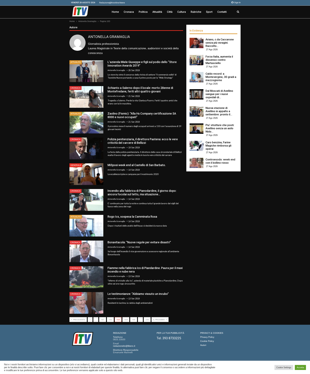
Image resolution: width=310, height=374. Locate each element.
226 (147, 320)
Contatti (222, 11)
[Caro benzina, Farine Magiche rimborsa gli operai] (196, 146)
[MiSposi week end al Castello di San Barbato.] (86, 174)
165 (133, 320)
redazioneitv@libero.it (124, 346)
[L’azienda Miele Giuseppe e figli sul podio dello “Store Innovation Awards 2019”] (86, 71)
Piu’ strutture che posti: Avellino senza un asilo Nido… (220, 128)
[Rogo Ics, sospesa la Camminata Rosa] (86, 226)
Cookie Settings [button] (283, 367)
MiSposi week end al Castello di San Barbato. (137, 165)
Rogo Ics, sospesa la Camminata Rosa (132, 216)
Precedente (79, 320)
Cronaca (129, 11)
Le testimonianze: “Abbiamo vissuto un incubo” (138, 293)
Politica (143, 11)
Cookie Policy (207, 341)
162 (110, 320)
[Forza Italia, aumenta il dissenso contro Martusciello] (196, 60)
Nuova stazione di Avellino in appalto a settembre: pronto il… (219, 111)
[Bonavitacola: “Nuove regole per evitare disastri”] (86, 251)
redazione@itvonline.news (112, 2)
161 (102, 320)
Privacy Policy (207, 337)
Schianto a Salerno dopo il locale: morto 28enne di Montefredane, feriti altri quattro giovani (140, 89)
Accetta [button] (300, 367)
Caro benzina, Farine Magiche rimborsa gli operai (218, 145)
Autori (203, 345)
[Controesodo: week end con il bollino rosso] (196, 163)
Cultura (181, 11)
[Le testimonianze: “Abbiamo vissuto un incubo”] (86, 303)
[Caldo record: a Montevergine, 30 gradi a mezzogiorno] (196, 77)
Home (115, 11)
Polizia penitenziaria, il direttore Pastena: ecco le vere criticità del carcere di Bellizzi (143, 140)
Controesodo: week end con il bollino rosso (220, 161)
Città (169, 11)
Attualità (157, 11)
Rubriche (196, 11)
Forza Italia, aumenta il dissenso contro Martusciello (219, 60)
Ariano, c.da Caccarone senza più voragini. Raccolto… (220, 42)
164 (126, 320)
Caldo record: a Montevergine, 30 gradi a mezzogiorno (221, 77)
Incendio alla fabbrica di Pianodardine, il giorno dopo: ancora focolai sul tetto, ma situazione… (142, 192)
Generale (76, 165)
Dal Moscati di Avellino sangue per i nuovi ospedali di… (219, 94)
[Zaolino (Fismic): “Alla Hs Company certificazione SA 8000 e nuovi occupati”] (86, 122)
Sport (209, 11)
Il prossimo (159, 320)
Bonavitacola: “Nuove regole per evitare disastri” (139, 242)
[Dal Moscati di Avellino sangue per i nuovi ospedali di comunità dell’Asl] (196, 94)
